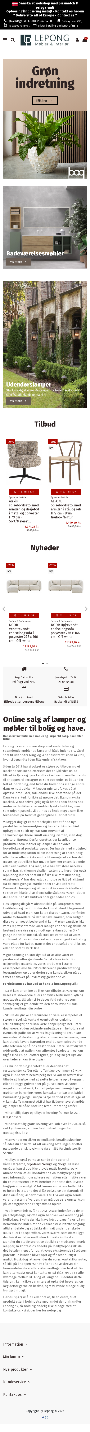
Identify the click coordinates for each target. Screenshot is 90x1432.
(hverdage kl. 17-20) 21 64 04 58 (30, 21)
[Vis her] (39, 460)
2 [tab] (47, 663)
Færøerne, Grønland (26, 1164)
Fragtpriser (12, 1117)
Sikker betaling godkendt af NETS (58, 25)
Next (86, 608)
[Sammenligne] (39, 453)
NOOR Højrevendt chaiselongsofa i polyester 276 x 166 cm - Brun (65, 631)
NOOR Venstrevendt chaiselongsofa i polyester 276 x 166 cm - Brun (23, 633)
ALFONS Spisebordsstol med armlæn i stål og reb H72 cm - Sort (66, 507)
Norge (62, 1164)
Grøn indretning (45, 77)
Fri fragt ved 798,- (72, 21)
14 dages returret (19, 25)
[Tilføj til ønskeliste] (39, 445)
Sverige (47, 1164)
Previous (4, 608)
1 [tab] (43, 663)
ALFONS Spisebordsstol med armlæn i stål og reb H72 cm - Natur (24, 507)
